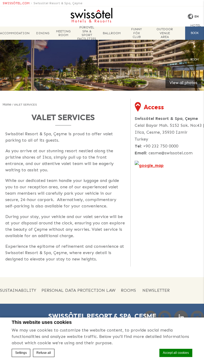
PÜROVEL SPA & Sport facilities (86, 33)
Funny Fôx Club (136, 33)
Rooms (128, 290)
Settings (21, 353)
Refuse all (43, 353)
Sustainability (18, 290)
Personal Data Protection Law (78, 290)
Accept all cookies (176, 353)
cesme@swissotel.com (170, 152)
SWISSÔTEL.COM (16, 3)
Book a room (194, 35)
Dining (42, 33)
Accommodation (14, 33)
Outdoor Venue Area (164, 33)
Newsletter (156, 290)
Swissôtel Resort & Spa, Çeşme (57, 3)
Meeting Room (63, 33)
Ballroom (112, 33)
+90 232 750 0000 (160, 146)
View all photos (183, 82)
